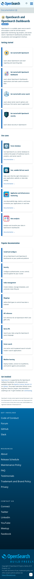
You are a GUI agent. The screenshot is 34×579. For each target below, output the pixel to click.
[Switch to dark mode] (26, 3)
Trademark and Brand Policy (16, 481)
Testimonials (7, 475)
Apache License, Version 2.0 (23, 384)
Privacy (4, 486)
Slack (3, 434)
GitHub (5, 386)
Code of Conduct (10, 417)
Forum (4, 423)
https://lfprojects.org (8, 575)
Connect (5, 506)
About (4, 453)
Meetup (5, 528)
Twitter (4, 511)
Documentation (8, 10)
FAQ (3, 470)
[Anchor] (14, 42)
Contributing (28, 391)
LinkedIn (5, 517)
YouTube (5, 522)
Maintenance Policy (11, 464)
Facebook (6, 533)
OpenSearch (11, 4)
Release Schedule (10, 459)
